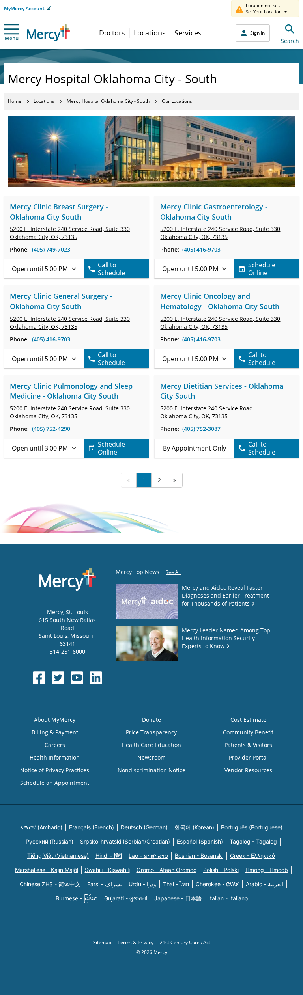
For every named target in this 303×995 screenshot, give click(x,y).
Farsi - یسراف (104, 884)
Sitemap (102, 942)
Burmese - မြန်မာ (76, 898)
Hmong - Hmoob (266, 869)
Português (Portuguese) (251, 827)
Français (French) (91, 827)
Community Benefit (248, 732)
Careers (55, 745)
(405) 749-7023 (51, 249)
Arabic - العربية (264, 884)
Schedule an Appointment (54, 782)
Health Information (55, 757)
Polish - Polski (221, 869)
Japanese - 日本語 (178, 898)
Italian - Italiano (228, 898)
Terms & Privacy (136, 942)
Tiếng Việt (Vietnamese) (58, 855)
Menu (12, 38)
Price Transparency (151, 732)
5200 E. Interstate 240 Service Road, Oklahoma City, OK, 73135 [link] (70, 232)
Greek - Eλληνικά (252, 855)
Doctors (112, 32)
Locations (150, 32)
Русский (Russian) (49, 841)
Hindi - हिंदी (108, 855)
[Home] (48, 32)
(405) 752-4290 (51, 428)
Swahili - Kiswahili (107, 869)
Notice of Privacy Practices (54, 770)
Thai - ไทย (176, 884)
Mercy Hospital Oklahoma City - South (108, 101)
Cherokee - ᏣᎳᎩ (217, 884)
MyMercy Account (24, 8)
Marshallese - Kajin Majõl (46, 869)
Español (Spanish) (200, 841)
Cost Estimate (248, 719)
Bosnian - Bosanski (199, 855)
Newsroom (151, 757)
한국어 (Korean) (194, 827)
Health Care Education (151, 745)
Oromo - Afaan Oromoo (166, 869)
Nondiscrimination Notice (151, 770)
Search (290, 41)
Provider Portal (248, 757)
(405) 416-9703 (201, 249)
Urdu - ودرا (142, 884)
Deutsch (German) (144, 827)
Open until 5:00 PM (40, 269)
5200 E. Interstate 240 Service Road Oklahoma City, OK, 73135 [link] (206, 412)
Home (14, 101)
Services (188, 32)
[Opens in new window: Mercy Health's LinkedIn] (96, 677)
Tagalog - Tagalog (253, 841)
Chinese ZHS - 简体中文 (50, 884)
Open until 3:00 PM (40, 448)
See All (173, 572)
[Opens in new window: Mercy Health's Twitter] (58, 677)
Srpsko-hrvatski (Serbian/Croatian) (125, 841)
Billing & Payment (55, 732)
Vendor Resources (248, 770)
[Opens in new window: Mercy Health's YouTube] (77, 677)
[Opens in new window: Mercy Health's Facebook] (39, 677)
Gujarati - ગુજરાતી (126, 898)
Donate (151, 719)
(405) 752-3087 (201, 428)
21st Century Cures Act (185, 942)
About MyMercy (54, 719)
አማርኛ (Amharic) (41, 827)
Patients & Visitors (248, 745)
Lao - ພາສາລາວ (148, 855)
